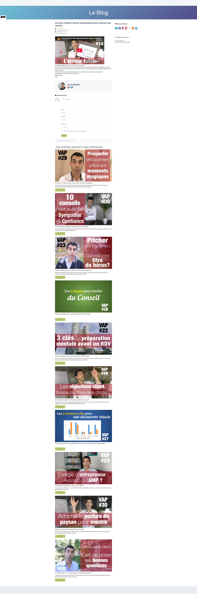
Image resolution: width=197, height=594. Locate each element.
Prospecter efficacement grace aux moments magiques (74, 183)
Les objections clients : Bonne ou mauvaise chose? (72, 400)
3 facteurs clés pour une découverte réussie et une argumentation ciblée (80, 443)
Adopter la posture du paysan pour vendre (69, 529)
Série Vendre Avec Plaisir (121, 42)
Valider (64, 135)
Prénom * (63, 116)
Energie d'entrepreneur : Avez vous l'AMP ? (69, 486)
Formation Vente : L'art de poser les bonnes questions (73, 573)
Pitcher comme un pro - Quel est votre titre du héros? (73, 270)
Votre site (63, 123)
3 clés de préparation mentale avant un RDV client (72, 356)
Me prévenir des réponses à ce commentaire (75, 131)
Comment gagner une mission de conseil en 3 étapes (73, 314)
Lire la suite (60, 190)
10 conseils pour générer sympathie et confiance (71, 226)
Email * (63, 109)
